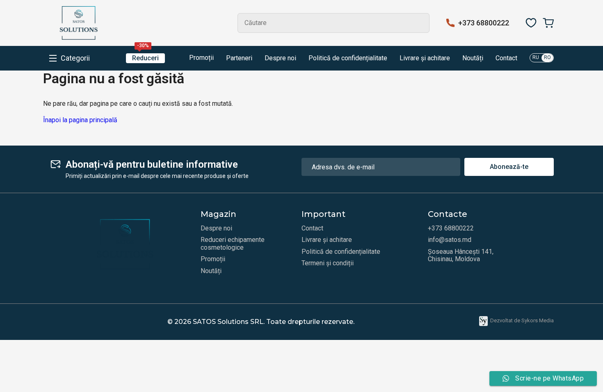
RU (535, 57)
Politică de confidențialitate (347, 58)
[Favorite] (531, 23)
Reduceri (145, 57)
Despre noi (280, 58)
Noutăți (472, 58)
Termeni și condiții (328, 263)
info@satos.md (449, 240)
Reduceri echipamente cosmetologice (233, 243)
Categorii (75, 58)
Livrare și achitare (425, 58)
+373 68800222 (483, 23)
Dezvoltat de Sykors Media (522, 320)
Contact (506, 58)
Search (420, 23)
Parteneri (239, 58)
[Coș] (548, 23)
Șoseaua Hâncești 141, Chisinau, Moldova (460, 255)
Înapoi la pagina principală (80, 120)
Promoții (200, 58)
